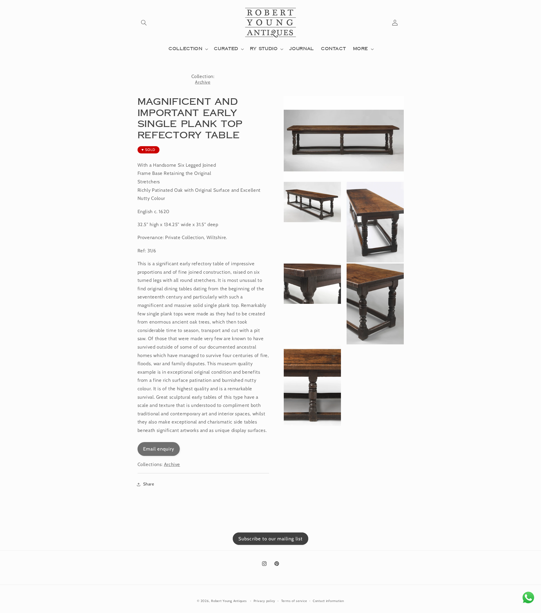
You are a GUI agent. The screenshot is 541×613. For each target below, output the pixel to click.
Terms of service (294, 601)
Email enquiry (158, 449)
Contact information (328, 601)
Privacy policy (264, 601)
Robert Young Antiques (229, 601)
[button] (144, 22)
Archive (202, 82)
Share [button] (148, 484)
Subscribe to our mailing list (270, 538)
